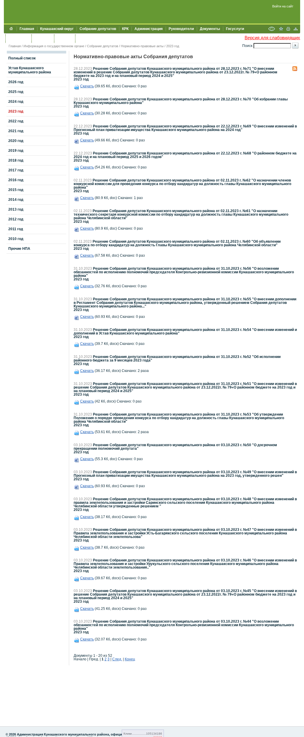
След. (117, 659)
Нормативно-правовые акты (142, 46)
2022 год (15, 121)
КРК (125, 29)
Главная (27, 29)
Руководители (181, 29)
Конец (130, 659)
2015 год (15, 190)
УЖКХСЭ (64, 38)
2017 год (15, 170)
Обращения (18, 38)
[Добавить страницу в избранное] (281, 29)
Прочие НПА (19, 249)
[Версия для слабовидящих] (271, 29)
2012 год (15, 219)
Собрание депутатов (98, 29)
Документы (210, 29)
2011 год (15, 229)
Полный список (22, 58)
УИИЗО (84, 38)
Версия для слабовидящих (272, 37)
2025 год (15, 92)
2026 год (15, 82)
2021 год (15, 131)
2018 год (15, 160)
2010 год (15, 239)
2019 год (15, 151)
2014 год (15, 200)
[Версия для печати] (288, 29)
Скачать (87, 86)
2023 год (172, 46)
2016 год (15, 180)
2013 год (15, 209)
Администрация (148, 29)
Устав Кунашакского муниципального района (29, 70)
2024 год (15, 102)
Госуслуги (235, 29)
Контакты (42, 38)
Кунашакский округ (57, 29)
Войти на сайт (282, 6)
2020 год (15, 141)
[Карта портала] (296, 29)
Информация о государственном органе (53, 46)
